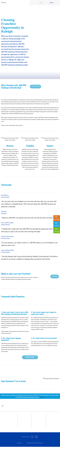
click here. (41, 397)
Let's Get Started (35, 86)
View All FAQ (30, 357)
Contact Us (51, 416)
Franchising (51, 418)
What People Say (23, 424)
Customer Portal (52, 424)
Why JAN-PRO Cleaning (24, 416)
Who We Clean (23, 418)
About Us (36, 416)
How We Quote (23, 421)
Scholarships (37, 424)
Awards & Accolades (39, 418)
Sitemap (19, 443)
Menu (52, 2)
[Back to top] (56, 446)
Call (41, 2)
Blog (36, 421)
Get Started (54, 276)
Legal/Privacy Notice (53, 421)
